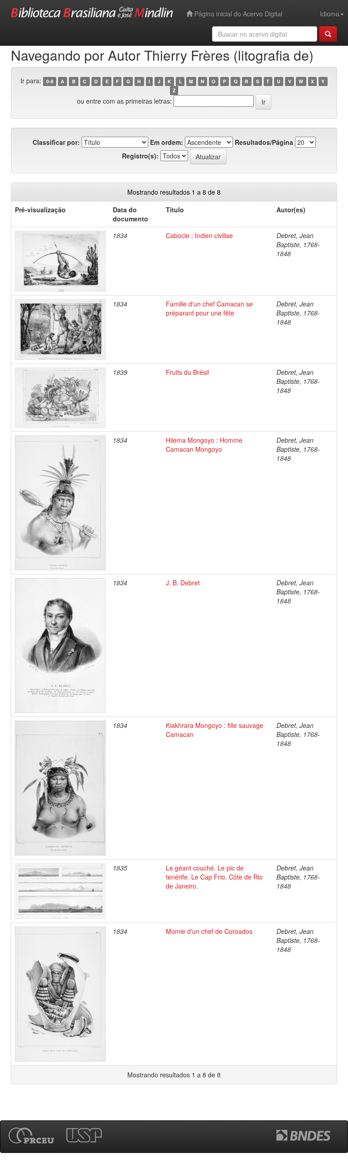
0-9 (49, 81)
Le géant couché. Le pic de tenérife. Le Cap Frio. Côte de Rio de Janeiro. (214, 876)
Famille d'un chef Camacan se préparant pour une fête (209, 308)
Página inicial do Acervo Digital (237, 13)
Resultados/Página (264, 142)
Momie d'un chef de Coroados (209, 931)
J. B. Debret (183, 582)
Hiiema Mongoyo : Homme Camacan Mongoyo (204, 444)
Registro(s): (140, 155)
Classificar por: (56, 142)
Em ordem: (166, 142)
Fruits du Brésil (187, 372)
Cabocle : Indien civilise (199, 235)
